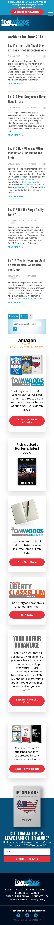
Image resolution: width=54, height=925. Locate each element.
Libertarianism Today (30, 182)
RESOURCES (21, 892)
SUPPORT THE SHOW (17, 896)
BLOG (19, 889)
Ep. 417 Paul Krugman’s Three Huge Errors (27, 99)
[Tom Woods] (15, 21)
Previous (13, 316)
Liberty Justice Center (24, 179)
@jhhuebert (20, 187)
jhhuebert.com (30, 184)
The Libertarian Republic (27, 298)
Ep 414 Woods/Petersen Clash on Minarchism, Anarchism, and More (26, 265)
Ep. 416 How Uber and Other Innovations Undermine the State (25, 153)
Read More (14, 84)
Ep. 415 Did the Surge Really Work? (26, 212)
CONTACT (37, 896)
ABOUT (35, 892)
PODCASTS (31, 889)
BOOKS (9, 889)
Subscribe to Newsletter (27, 11)
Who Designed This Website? (27, 920)
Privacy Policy (38, 899)
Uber (43, 187)
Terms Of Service (18, 899)
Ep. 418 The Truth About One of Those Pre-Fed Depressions (27, 48)
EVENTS (44, 889)
